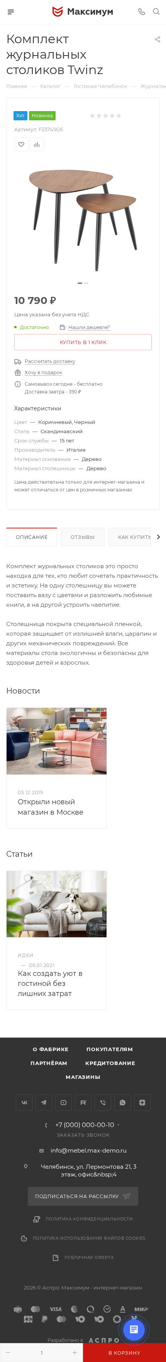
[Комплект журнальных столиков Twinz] (83, 219)
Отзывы (83, 537)
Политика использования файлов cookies (89, 1238)
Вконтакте (24, 1102)
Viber (103, 1102)
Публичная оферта (89, 1257)
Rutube (83, 1102)
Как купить (135, 537)
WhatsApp (122, 1102)
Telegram (44, 1102)
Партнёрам (49, 1063)
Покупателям (109, 1049)
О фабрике (51, 1049)
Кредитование (110, 1063)
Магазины (83, 1077)
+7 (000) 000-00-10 (84, 1125)
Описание (31, 537)
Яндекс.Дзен (142, 1102)
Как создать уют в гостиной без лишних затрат (50, 983)
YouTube (63, 1102)
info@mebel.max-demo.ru (89, 1150)
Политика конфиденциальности (89, 1219)
